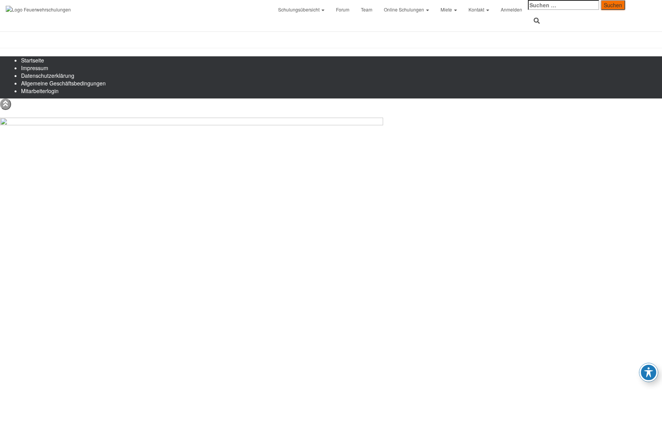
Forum (342, 9)
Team (366, 9)
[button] (322, 9)
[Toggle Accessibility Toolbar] (648, 372)
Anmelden (511, 9)
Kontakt (477, 9)
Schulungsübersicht (299, 9)
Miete (447, 9)
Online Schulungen (404, 9)
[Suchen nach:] (563, 5)
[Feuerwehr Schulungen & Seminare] (136, 9)
